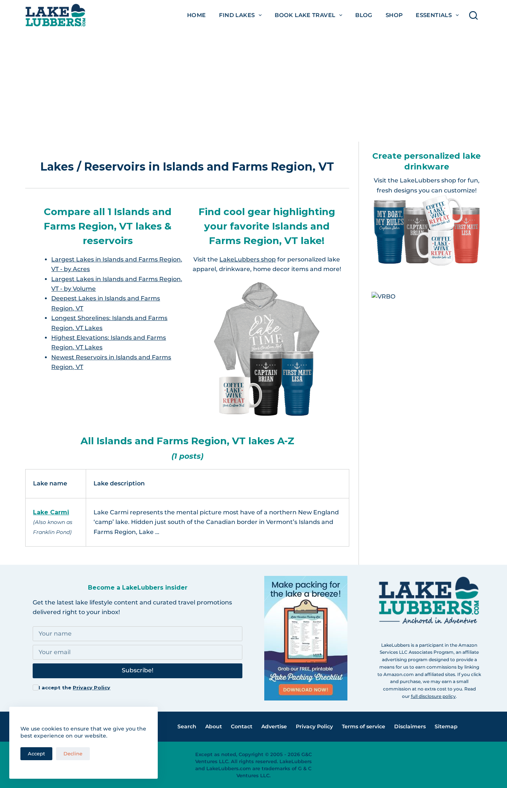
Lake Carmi (51, 512)
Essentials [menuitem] (434, 15)
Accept (36, 753)
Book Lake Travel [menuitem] (305, 15)
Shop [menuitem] (394, 15)
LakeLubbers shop (247, 259)
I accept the (74, 687)
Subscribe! (137, 670)
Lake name (50, 483)
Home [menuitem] (196, 15)
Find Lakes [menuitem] (237, 15)
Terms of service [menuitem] (363, 726)
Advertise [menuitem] (274, 726)
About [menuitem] (213, 726)
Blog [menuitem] (364, 15)
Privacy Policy (91, 687)
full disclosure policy (433, 696)
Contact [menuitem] (241, 726)
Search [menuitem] (186, 726)
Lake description (119, 483)
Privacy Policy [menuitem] (314, 726)
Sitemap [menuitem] (446, 726)
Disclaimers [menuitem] (410, 726)
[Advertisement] (253, 86)
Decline (72, 753)
